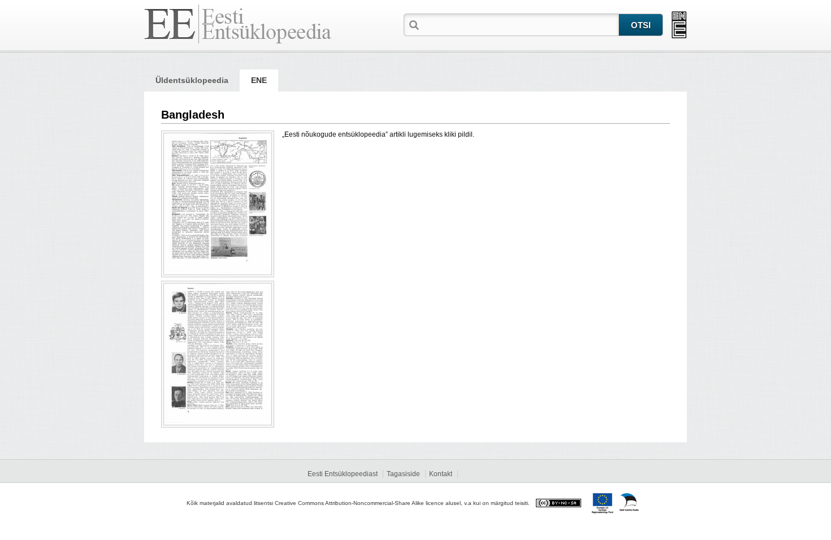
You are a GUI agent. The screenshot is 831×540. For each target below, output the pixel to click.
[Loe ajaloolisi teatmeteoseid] (679, 24)
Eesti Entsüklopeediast (343, 474)
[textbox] (520, 24)
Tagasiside (403, 474)
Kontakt (440, 474)
